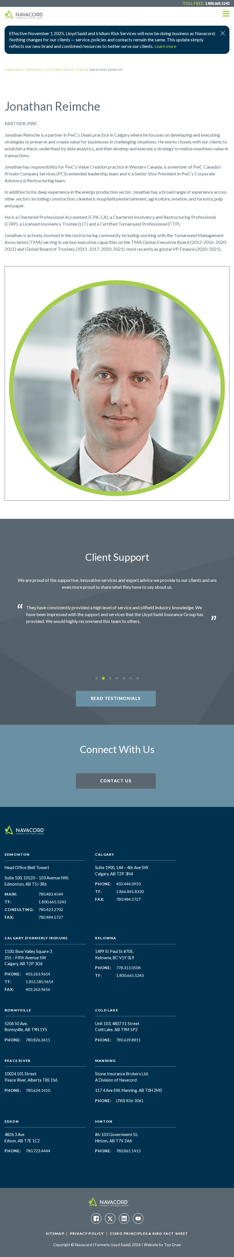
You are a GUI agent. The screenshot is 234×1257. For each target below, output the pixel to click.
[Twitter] (110, 1218)
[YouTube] (138, 1218)
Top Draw (172, 1244)
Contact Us (116, 780)
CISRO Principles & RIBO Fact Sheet (149, 1233)
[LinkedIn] (124, 1218)
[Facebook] (96, 1218)
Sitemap (55, 1233)
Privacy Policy (87, 1233)
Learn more (165, 46)
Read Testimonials (116, 698)
